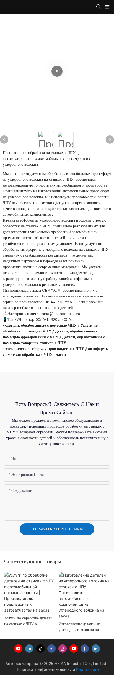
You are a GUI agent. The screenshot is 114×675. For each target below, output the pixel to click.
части (61, 354)
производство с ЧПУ (66, 348)
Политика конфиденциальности (45, 669)
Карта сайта (87, 669)
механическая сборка (25, 348)
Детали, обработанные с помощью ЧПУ (41, 325)
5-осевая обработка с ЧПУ (29, 354)
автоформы (98, 348)
